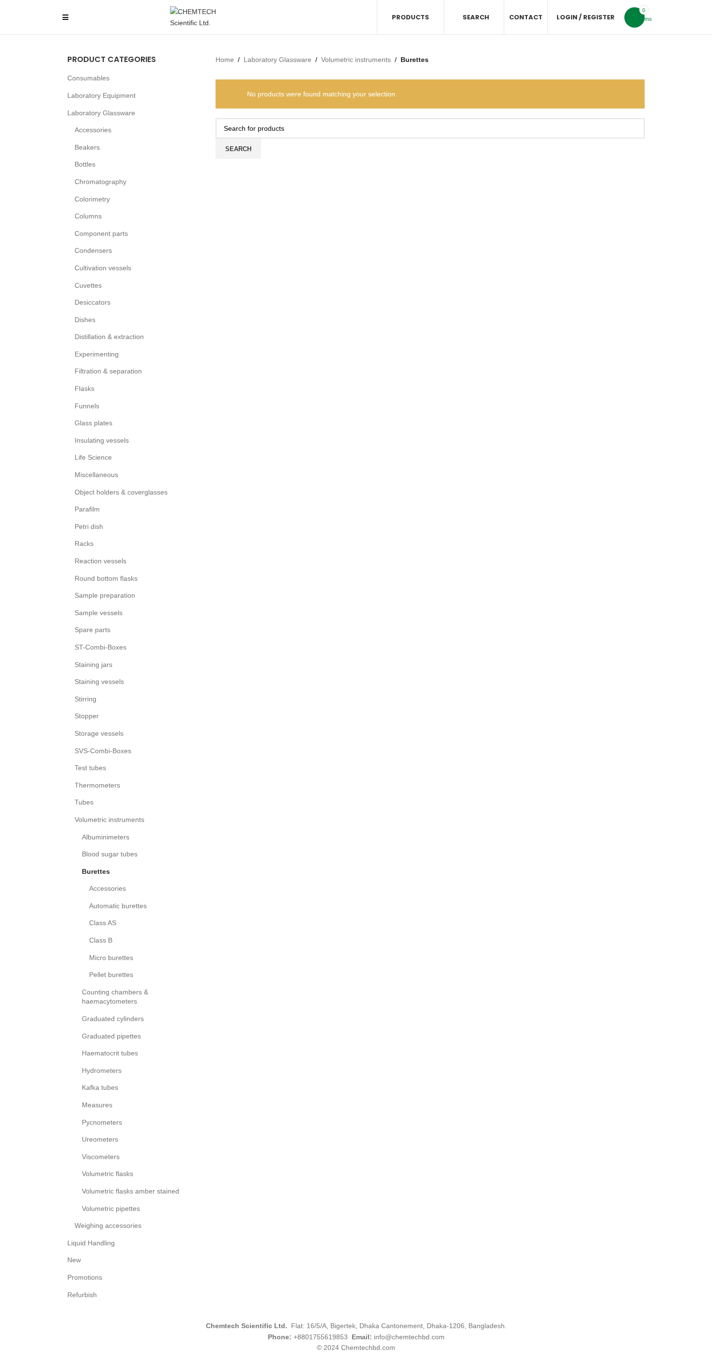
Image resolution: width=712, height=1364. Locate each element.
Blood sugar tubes (110, 854)
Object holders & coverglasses (121, 492)
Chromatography (100, 182)
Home (225, 59)
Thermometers (97, 785)
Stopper (87, 716)
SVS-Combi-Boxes (103, 751)
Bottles (85, 164)
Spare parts (92, 630)
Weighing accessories (108, 1225)
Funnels (87, 406)
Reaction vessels (100, 561)
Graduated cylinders (113, 1019)
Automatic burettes (118, 906)
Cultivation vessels (103, 268)
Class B (100, 940)
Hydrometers (102, 1070)
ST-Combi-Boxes (100, 647)
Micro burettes (111, 957)
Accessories (93, 130)
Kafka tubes (100, 1087)
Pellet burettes (111, 974)
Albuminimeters (105, 837)
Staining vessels (99, 681)
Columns (88, 216)
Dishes (85, 320)
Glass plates (93, 423)
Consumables (88, 78)
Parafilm (87, 509)
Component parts (101, 233)
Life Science (93, 457)
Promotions (84, 1277)
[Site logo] (206, 16)
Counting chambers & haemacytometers (115, 997)
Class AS (102, 923)
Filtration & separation (108, 371)
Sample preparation (105, 595)
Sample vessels (99, 613)
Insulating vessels (102, 440)
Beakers (87, 147)
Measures (97, 1105)
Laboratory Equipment (101, 95)
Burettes (96, 871)
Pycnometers (102, 1122)
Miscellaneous (96, 475)
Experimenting (97, 354)
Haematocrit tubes (110, 1053)
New (74, 1260)
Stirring (85, 699)
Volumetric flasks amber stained (130, 1191)
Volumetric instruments (109, 819)
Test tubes (90, 768)
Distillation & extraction (109, 337)
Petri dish (89, 526)
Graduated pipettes (111, 1036)
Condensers (93, 250)
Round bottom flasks (106, 578)
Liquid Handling (91, 1243)
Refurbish (82, 1295)
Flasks (84, 388)
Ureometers (100, 1139)
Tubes (84, 802)
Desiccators (92, 302)
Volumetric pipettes (111, 1208)
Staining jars (93, 664)
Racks (84, 543)
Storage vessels (99, 733)
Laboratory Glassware (101, 113)
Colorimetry (92, 199)
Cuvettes (88, 285)
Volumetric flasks (107, 1174)
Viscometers (101, 1157)
